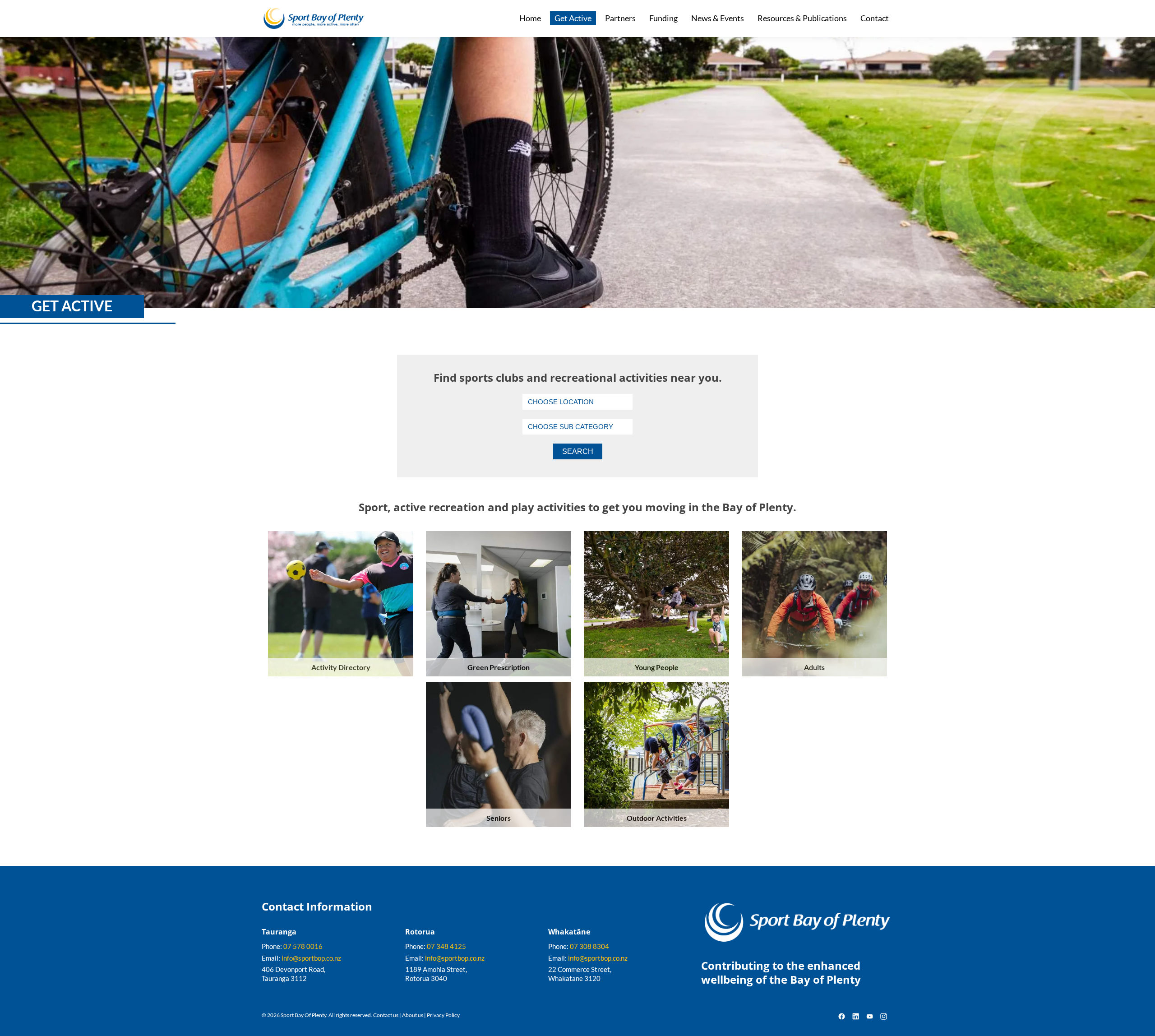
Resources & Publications (802, 18)
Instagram (883, 1016)
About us (412, 1015)
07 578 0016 (303, 946)
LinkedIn (855, 1016)
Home (530, 18)
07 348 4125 (446, 946)
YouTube (869, 1016)
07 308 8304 (589, 946)
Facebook (841, 1016)
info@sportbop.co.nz (311, 958)
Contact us (385, 1015)
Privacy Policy (443, 1015)
